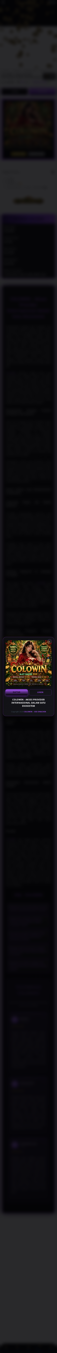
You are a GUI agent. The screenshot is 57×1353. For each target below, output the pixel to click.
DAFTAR (16, 692)
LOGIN (40, 692)
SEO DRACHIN (40, 711)
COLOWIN (28, 711)
